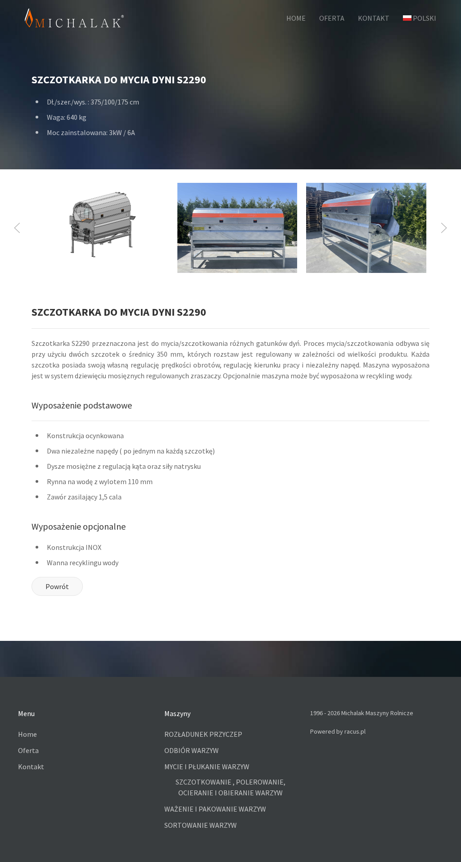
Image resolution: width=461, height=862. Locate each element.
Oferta (28, 750)
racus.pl (355, 731)
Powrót (57, 586)
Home (27, 734)
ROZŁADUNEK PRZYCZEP (203, 734)
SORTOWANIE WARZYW (200, 825)
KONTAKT (373, 18)
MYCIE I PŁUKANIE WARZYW (206, 766)
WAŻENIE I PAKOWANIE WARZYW (215, 808)
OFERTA (331, 18)
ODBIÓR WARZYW (191, 750)
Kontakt (31, 766)
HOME (296, 18)
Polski (424, 18)
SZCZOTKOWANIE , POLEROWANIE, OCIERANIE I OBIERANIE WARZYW (230, 787)
